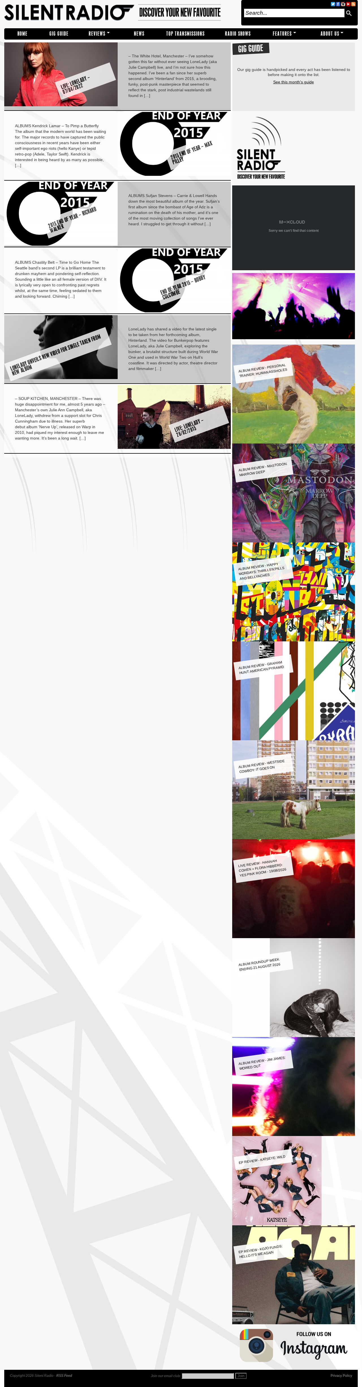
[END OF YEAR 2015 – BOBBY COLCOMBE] (174, 311)
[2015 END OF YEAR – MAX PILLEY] (174, 174)
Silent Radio (121, 12)
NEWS (139, 33)
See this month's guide (293, 82)
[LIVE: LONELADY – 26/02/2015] (174, 447)
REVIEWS (97, 33)
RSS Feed (64, 1376)
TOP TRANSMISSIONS (185, 33)
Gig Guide (59, 33)
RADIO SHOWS (238, 33)
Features (282, 33)
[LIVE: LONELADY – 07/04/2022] (61, 105)
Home (23, 33)
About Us (330, 33)
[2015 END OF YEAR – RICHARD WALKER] (61, 244)
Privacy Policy (341, 1376)
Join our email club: (166, 1376)
